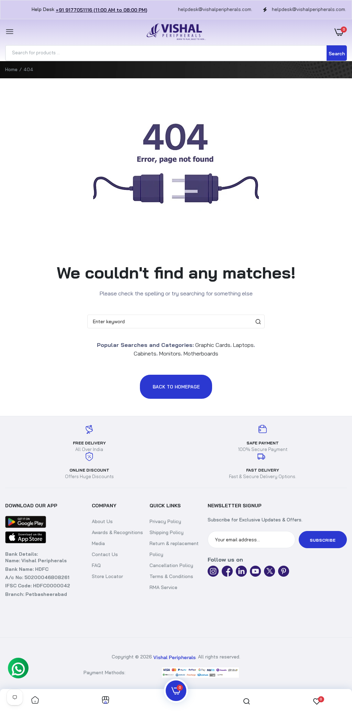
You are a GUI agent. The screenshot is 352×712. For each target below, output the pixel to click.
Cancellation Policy (171, 565)
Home (11, 69)
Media (98, 543)
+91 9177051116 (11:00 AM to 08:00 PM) (101, 10)
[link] (35, 700)
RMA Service (163, 587)
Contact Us (105, 554)
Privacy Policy (165, 521)
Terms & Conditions (171, 576)
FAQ (96, 565)
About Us (102, 521)
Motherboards (201, 353)
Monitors (170, 353)
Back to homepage (176, 386)
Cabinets (145, 353)
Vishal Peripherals (174, 657)
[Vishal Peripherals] (174, 32)
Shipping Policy (167, 532)
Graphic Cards (212, 344)
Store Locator (107, 576)
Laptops (243, 344)
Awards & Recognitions (117, 532)
